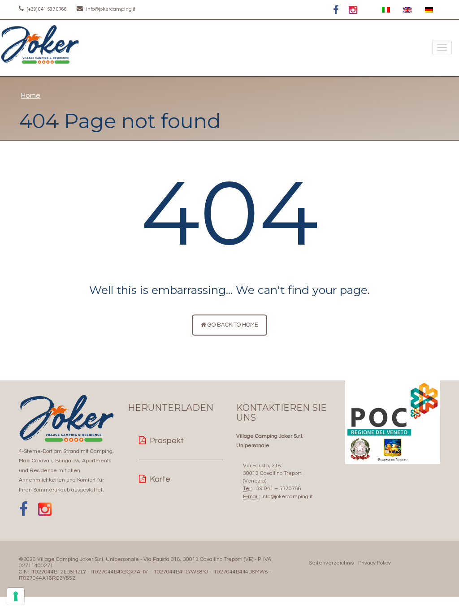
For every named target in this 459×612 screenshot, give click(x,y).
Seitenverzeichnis (331, 563)
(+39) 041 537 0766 (46, 9)
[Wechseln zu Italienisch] (385, 10)
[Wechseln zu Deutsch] (428, 10)
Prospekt (167, 440)
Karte (160, 479)
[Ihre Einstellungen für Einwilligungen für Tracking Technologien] (15, 596)
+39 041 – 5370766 (277, 488)
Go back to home (232, 325)
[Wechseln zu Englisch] (407, 10)
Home (30, 95)
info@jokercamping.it (110, 9)
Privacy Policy (374, 563)
